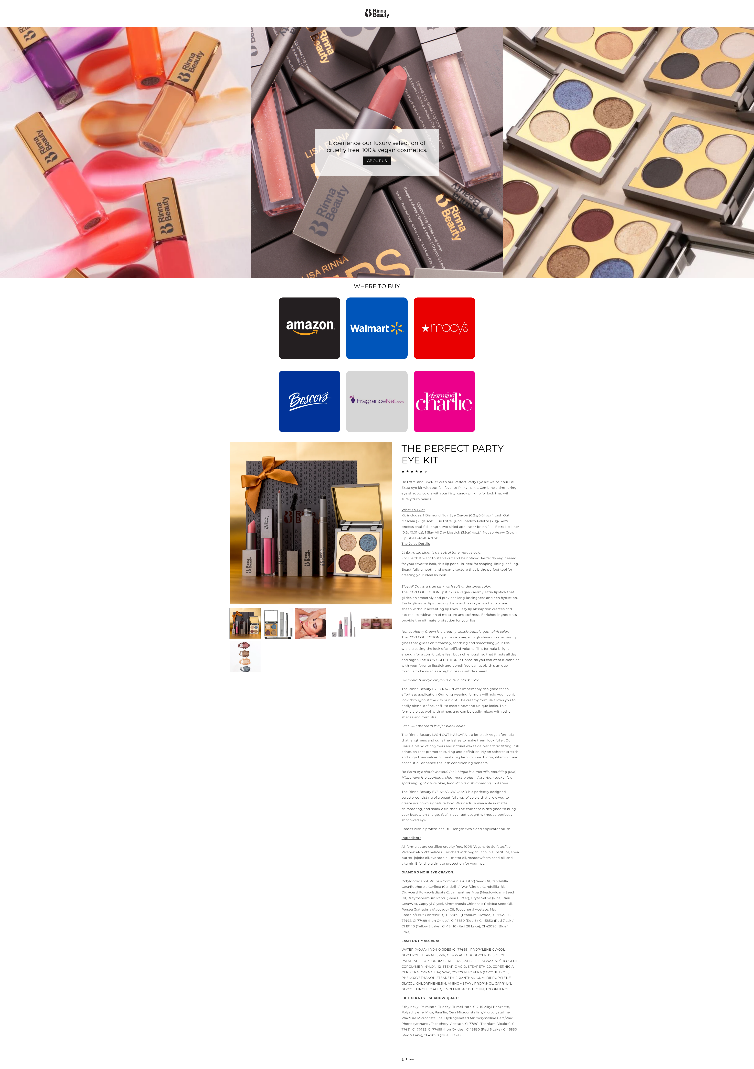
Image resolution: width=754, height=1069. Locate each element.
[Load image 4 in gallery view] (343, 623)
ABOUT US (377, 161)
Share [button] (409, 1059)
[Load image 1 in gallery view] (245, 623)
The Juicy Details (416, 543)
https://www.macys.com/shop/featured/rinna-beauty (444, 303)
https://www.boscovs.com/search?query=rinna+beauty (307, 376)
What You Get (413, 510)
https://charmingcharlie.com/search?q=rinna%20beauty (444, 376)
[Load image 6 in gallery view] (245, 656)
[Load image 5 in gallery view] (376, 623)
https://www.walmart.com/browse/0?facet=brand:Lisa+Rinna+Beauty (377, 303)
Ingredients (411, 838)
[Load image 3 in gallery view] (310, 623)
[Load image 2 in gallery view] (278, 623)
